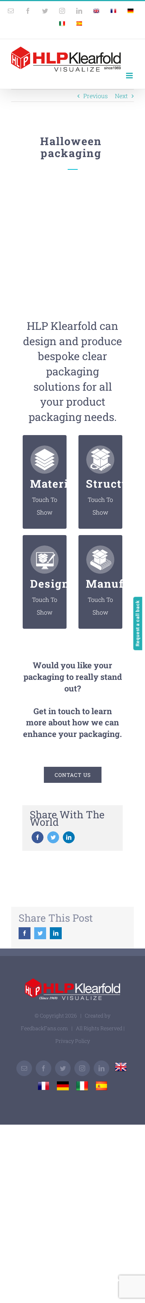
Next (121, 96)
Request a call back (138, 623)
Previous (95, 96)
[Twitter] (53, 837)
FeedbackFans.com (44, 1028)
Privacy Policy (72, 1040)
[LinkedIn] (69, 837)
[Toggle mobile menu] (130, 75)
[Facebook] (38, 837)
